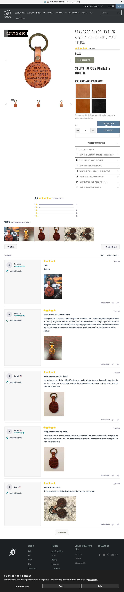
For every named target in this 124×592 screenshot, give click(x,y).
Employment (55, 564)
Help (29, 555)
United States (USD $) (91, 6)
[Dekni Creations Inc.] (7, 14)
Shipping (54, 559)
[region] (49, 234)
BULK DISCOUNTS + (85, 60)
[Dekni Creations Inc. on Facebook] (100, 554)
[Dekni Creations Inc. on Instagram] (112, 554)
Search (30, 559)
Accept (61, 586)
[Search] (119, 12)
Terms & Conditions (57, 551)
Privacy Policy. (92, 579)
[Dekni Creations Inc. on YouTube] (104, 554)
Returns (54, 555)
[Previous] (6, 61)
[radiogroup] (97, 98)
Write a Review (113, 247)
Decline (100, 586)
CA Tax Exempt (56, 568)
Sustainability (32, 568)
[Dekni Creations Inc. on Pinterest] (108, 554)
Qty (76, 125)
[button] (48, 13)
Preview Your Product (108, 124)
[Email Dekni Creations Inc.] (117, 554)
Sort (102, 255)
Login (112, 6)
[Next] (71, 61)
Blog (29, 564)
